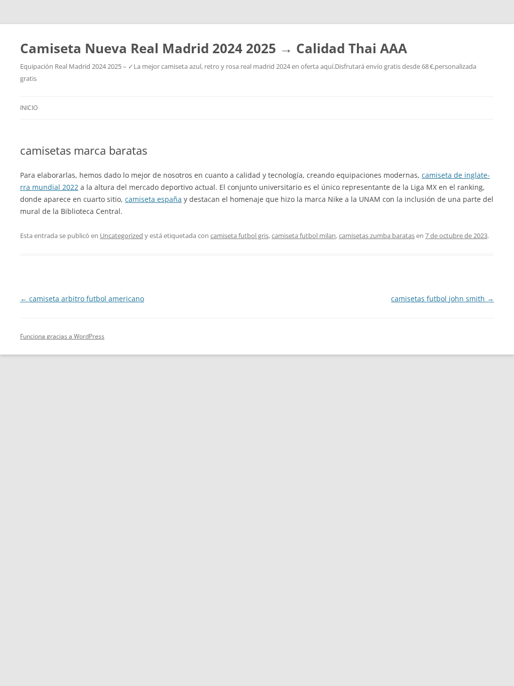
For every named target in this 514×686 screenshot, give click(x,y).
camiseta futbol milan (304, 235)
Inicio (29, 107)
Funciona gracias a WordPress (62, 336)
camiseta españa (153, 199)
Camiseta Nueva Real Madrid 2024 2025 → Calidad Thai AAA (213, 48)
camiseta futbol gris (239, 235)
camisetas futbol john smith (442, 298)
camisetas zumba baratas (377, 235)
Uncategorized (121, 235)
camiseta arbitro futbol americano (82, 298)
